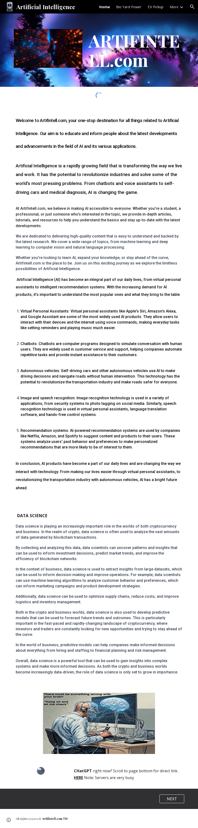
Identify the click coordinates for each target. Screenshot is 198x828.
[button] (192, 7)
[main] (135, 50)
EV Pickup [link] (155, 6)
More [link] (174, 6)
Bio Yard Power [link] (128, 6)
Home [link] (104, 6)
